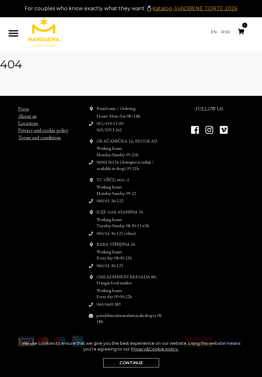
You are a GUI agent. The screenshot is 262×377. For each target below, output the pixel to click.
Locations (28, 123)
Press (23, 108)
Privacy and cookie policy (43, 130)
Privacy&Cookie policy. (155, 348)
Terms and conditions (39, 137)
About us (27, 116)
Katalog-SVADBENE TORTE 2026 (194, 8)
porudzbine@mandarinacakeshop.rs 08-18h (129, 318)
